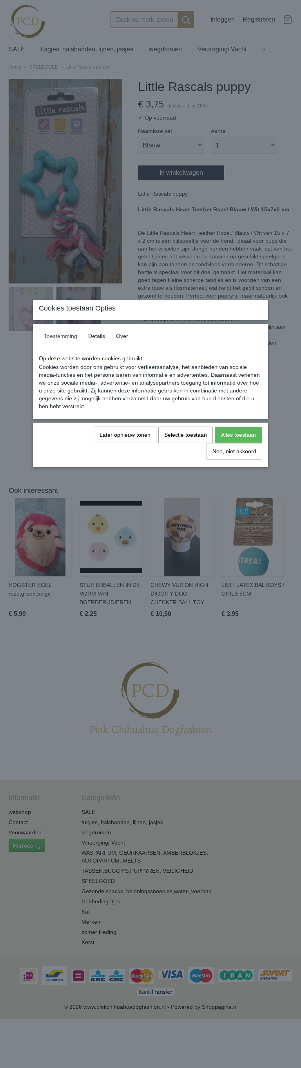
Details (96, 336)
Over (122, 336)
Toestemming (60, 336)
